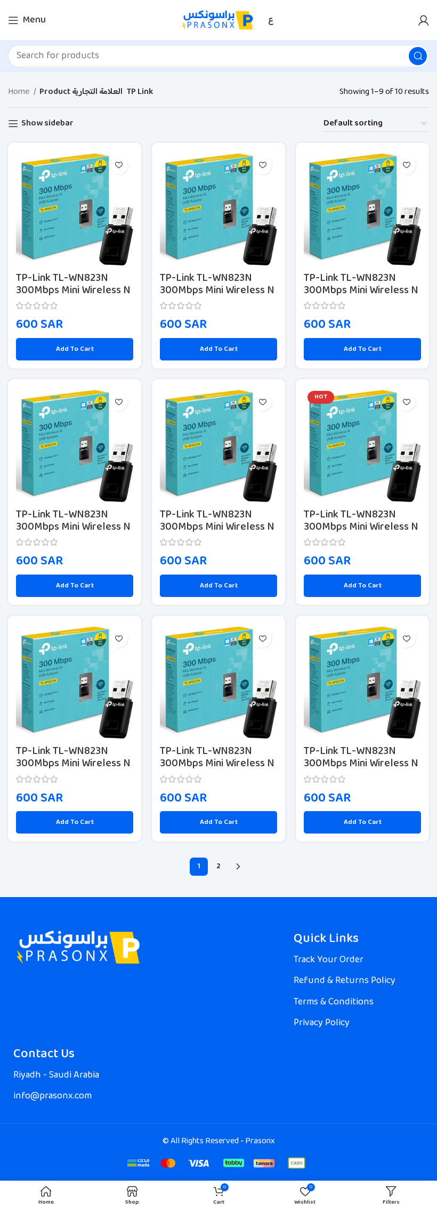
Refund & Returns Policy (344, 981)
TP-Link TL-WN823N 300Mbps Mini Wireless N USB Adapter (73, 291)
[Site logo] (218, 20)
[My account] (423, 20)
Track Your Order (328, 960)
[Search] (418, 56)
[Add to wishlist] (118, 165)
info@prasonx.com (52, 1096)
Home (19, 92)
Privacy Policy (322, 1023)
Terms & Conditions (334, 1002)
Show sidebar (47, 124)
